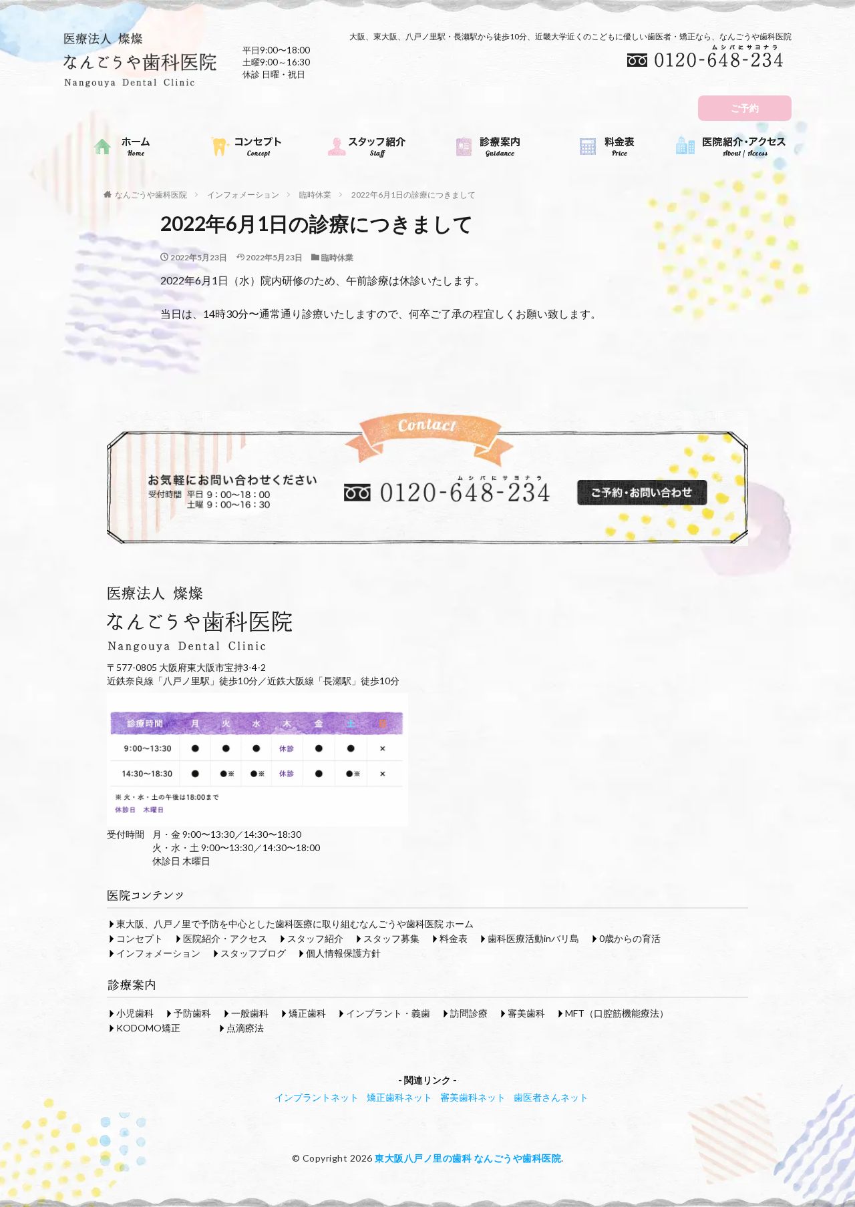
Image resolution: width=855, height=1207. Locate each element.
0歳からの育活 (630, 938)
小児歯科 (135, 1013)
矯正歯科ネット (399, 1097)
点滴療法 (245, 1027)
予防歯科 (192, 1013)
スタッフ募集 (391, 938)
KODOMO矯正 (148, 1027)
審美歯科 (526, 1013)
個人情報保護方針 (343, 953)
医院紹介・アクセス (225, 938)
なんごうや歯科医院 (151, 195)
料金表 (454, 938)
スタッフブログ (253, 953)
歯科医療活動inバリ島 (533, 938)
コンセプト (139, 938)
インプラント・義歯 (388, 1013)
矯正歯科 (307, 1013)
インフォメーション (243, 195)
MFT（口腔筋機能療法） (617, 1013)
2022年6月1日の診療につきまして (413, 195)
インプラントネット (317, 1097)
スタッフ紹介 (315, 938)
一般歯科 (250, 1013)
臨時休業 (315, 195)
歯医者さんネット (551, 1097)
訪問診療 (469, 1013)
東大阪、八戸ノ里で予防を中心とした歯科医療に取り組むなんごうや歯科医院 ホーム (295, 923)
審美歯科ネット (473, 1097)
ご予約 (745, 107)
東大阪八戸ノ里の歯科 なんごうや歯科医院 (468, 1158)
